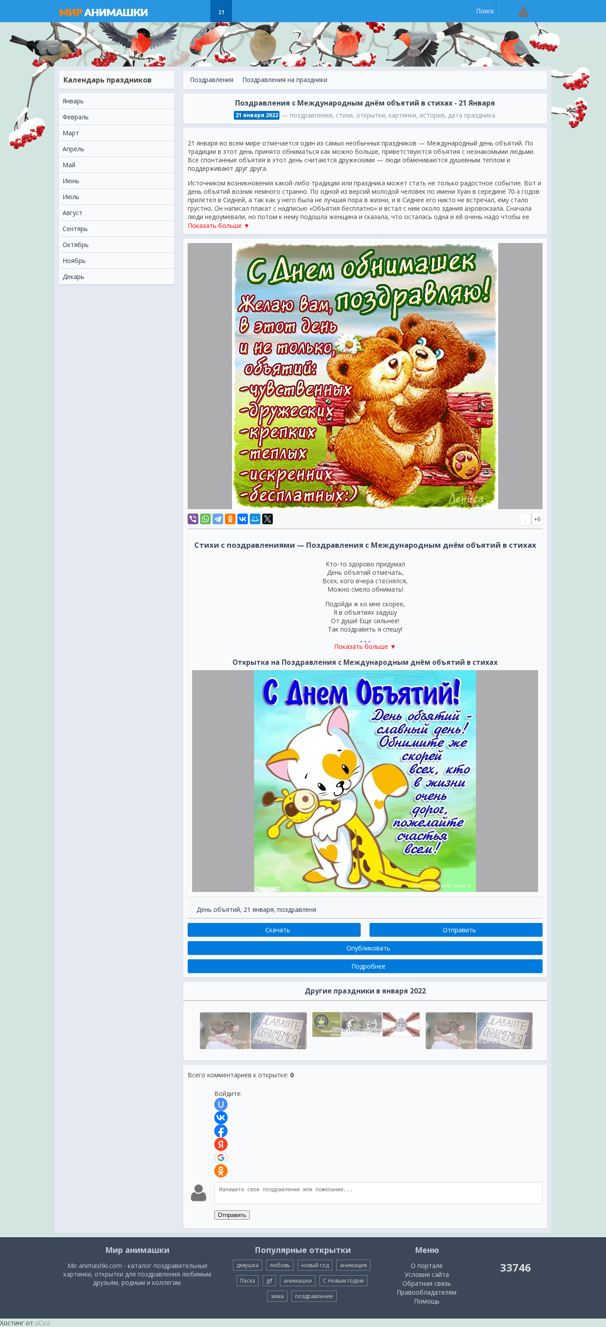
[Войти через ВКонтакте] (221, 1117)
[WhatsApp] (205, 519)
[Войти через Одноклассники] (221, 1171)
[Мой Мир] (255, 519)
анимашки (297, 1280)
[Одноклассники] (230, 519)
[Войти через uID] (221, 1104)
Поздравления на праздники (284, 79)
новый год (315, 1265)
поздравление (314, 1296)
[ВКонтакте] (242, 519)
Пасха (247, 1280)
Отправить (232, 1215)
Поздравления (211, 79)
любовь (280, 1265)
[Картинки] (199, 11)
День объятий (218, 909)
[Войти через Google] (221, 1157)
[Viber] (193, 519)
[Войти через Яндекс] (221, 1144)
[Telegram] (217, 519)
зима (277, 1296)
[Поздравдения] (243, 11)
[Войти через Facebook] (221, 1131)
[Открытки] (177, 11)
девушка (247, 1265)
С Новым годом (343, 1280)
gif (269, 1280)
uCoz (42, 1323)
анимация (353, 1265)
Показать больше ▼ (219, 225)
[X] (267, 519)
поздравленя (296, 909)
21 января (259, 909)
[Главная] (112, 11)
